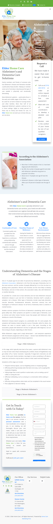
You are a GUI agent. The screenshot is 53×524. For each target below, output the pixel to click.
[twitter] (6, 485)
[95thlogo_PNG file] (7, 489)
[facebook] (3, 485)
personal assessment (13, 421)
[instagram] (8, 485)
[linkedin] (11, 485)
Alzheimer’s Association (9, 283)
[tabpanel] (26, 367)
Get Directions (19, 493)
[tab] (26, 344)
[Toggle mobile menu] (50, 9)
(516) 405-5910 (18, 458)
